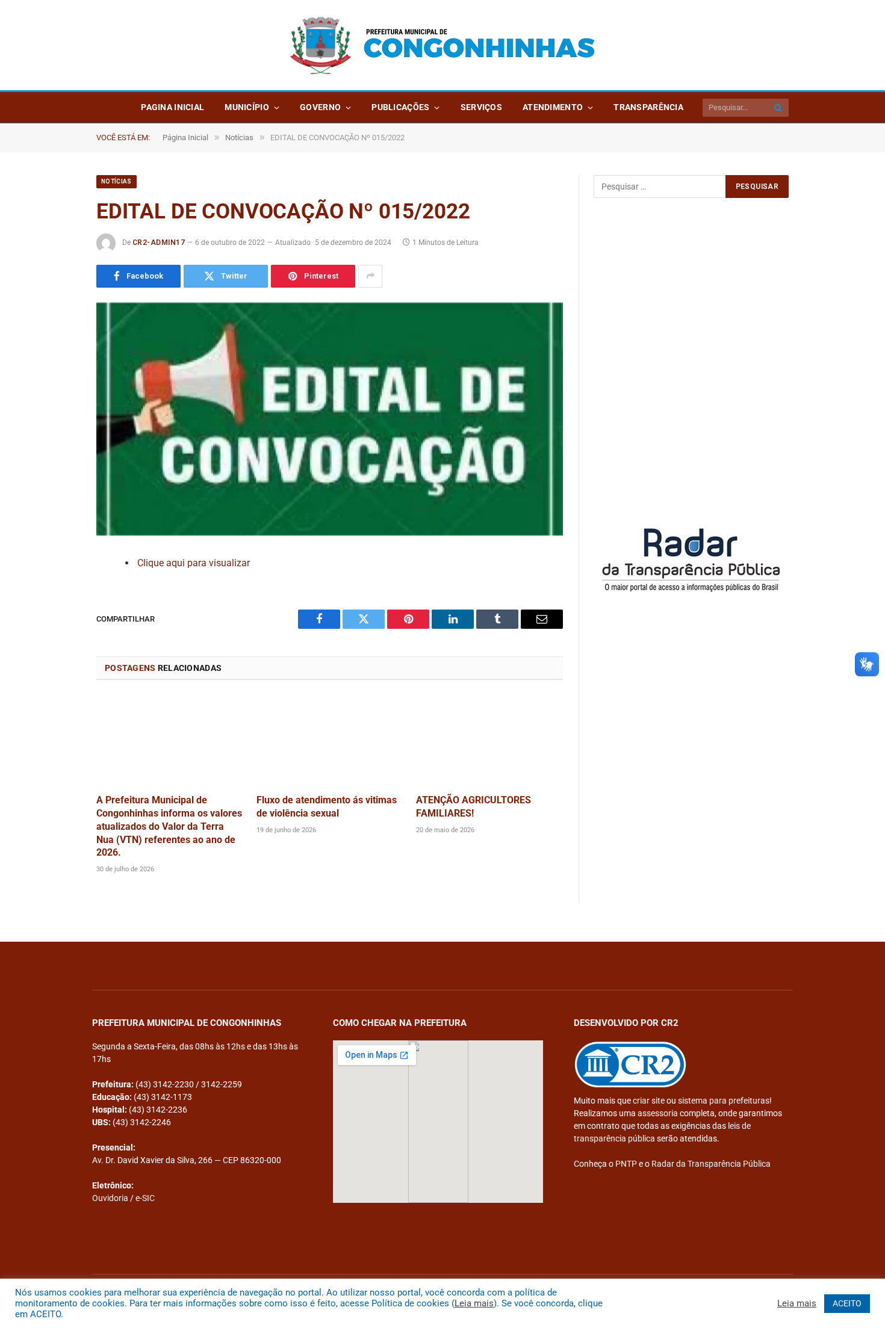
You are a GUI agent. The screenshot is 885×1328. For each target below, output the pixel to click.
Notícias (116, 181)
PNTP (626, 1164)
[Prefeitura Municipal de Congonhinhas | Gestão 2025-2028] (442, 45)
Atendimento (553, 107)
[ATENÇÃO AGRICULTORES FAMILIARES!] (489, 740)
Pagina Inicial (172, 107)
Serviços (481, 107)
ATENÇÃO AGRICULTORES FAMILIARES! (473, 806)
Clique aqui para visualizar (193, 563)
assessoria (658, 1113)
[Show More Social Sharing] (370, 276)
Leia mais (474, 1303)
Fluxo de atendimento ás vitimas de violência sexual (326, 806)
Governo (320, 107)
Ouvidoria (110, 1198)
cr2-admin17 (158, 242)
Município (247, 107)
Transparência (648, 107)
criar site (649, 1100)
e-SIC (145, 1198)
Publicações (400, 107)
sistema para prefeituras (723, 1100)
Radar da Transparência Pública (711, 1164)
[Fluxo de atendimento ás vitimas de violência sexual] (329, 740)
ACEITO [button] (847, 1303)
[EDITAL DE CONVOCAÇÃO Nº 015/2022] (329, 419)
